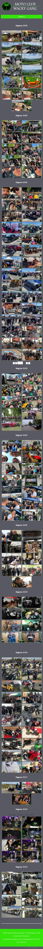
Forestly (25, 947)
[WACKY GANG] (21, 10)
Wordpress (39, 947)
